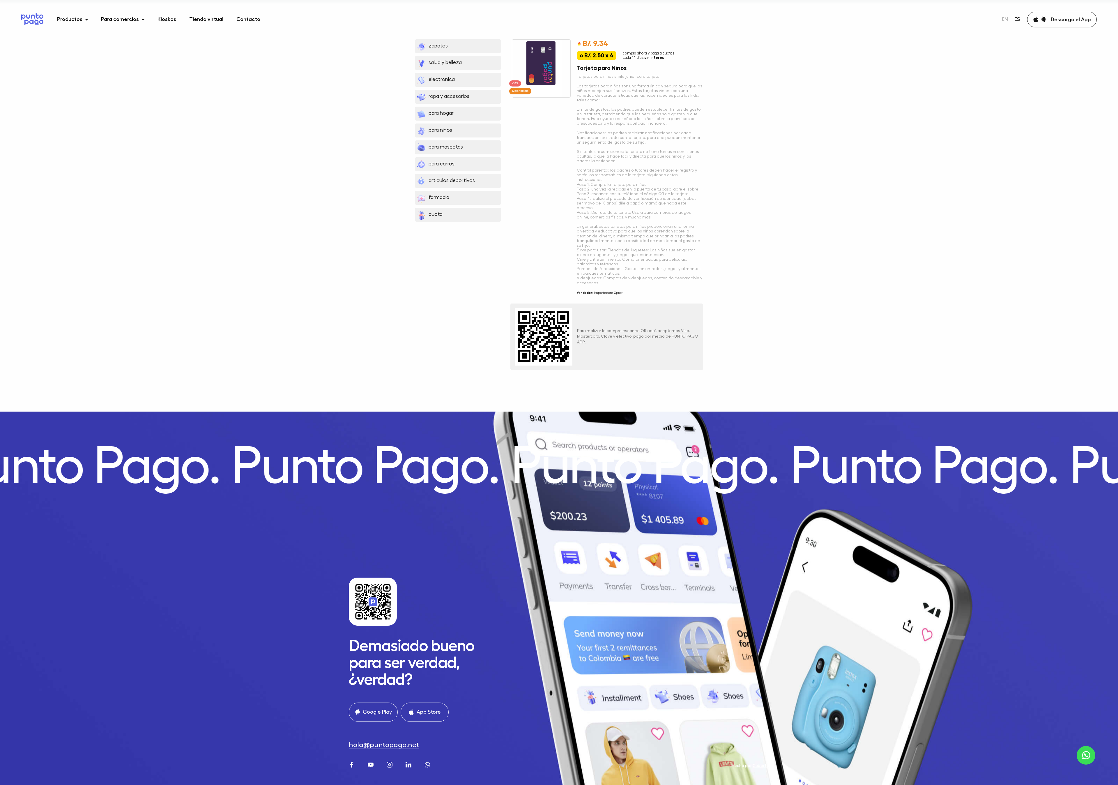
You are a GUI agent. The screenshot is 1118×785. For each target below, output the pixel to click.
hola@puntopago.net (384, 744)
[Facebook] (352, 764)
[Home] (32, 19)
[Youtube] (371, 764)
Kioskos (167, 19)
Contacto (248, 19)
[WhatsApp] (428, 764)
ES (1017, 19)
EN (1005, 19)
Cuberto (761, 765)
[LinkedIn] (409, 764)
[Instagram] (390, 764)
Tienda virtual (206, 19)
